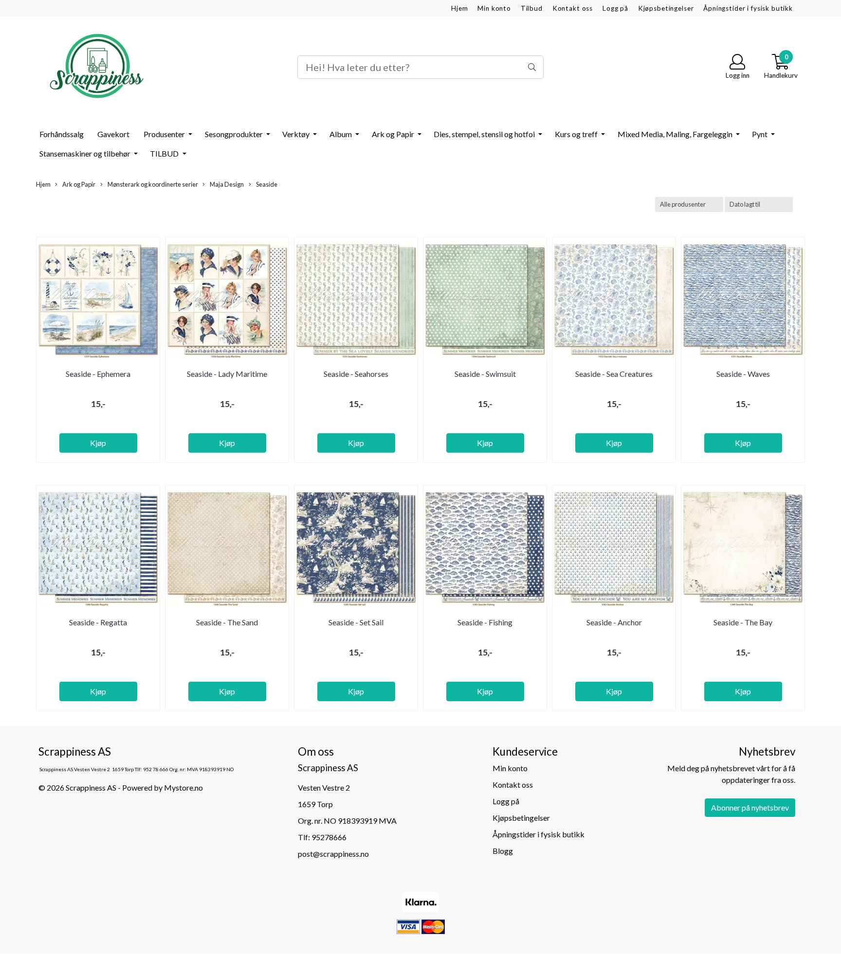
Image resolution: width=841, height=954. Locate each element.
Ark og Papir (394, 134)
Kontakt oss (572, 8)
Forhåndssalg (61, 134)
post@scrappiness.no (333, 853)
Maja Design (226, 184)
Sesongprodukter (234, 134)
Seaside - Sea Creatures (614, 373)
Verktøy (296, 134)
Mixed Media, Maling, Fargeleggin (676, 134)
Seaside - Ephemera (98, 373)
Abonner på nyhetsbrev (750, 807)
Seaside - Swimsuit (485, 373)
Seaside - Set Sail (356, 622)
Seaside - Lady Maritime (227, 373)
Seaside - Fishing (484, 622)
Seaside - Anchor (614, 622)
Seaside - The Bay (742, 622)
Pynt (760, 134)
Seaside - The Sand (227, 622)
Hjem (459, 8)
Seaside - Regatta (98, 622)
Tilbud (532, 8)
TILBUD (165, 153)
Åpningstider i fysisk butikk (748, 8)
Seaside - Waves (743, 373)
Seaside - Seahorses (356, 373)
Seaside (266, 184)
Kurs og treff (577, 134)
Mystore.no (183, 787)
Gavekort (113, 134)
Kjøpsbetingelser (666, 8)
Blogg (503, 850)
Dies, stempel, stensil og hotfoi (485, 134)
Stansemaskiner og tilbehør (85, 153)
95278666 (329, 837)
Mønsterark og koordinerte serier (152, 184)
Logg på (615, 8)
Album (341, 134)
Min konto (494, 8)
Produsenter (165, 134)
